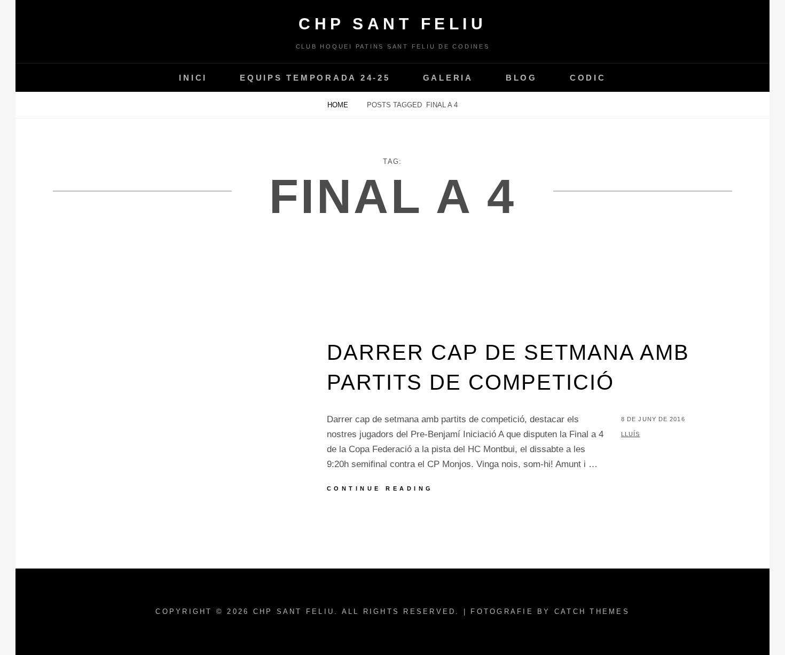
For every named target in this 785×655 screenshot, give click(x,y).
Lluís (630, 434)
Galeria (448, 77)
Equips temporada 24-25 (315, 77)
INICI (193, 77)
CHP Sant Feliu (392, 24)
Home (338, 105)
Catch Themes (592, 611)
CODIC (588, 77)
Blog (521, 77)
